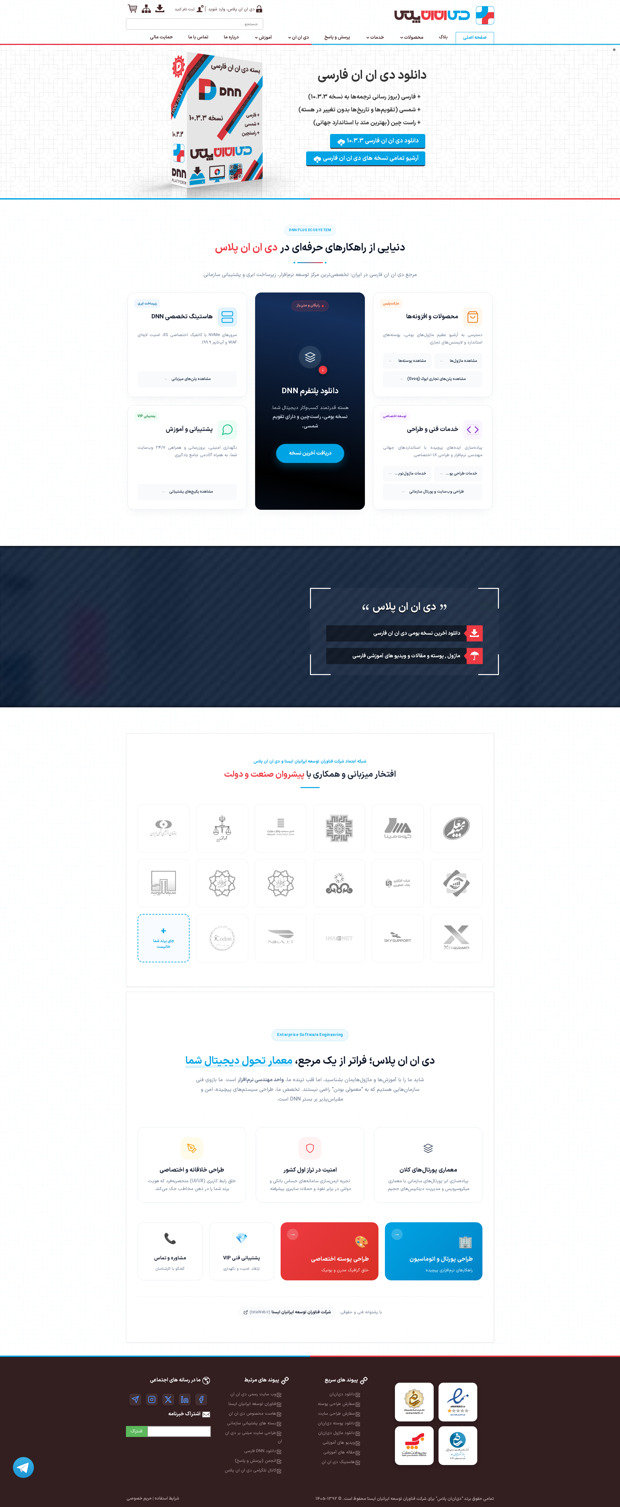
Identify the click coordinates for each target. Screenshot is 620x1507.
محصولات (413, 37)
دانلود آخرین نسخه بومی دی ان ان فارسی (416, 633)
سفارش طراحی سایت (336, 1413)
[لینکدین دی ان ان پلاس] (185, 1399)
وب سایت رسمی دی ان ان (253, 1394)
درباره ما (231, 37)
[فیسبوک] (201, 1399)
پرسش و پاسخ (337, 37)
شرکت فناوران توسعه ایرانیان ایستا (290, 1312)
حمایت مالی (161, 37)
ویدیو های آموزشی (339, 1443)
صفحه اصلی (475, 37)
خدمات (377, 37)
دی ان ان (300, 37)
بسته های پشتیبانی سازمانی (251, 1423)
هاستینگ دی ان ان (338, 1462)
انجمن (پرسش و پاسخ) (255, 1461)
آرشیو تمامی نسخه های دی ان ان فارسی (370, 158)
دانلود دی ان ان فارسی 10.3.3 (382, 141)
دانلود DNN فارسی (260, 1451)
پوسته (437, 656)
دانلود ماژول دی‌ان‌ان (336, 1433)
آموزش (265, 37)
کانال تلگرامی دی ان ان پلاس (250, 1470)
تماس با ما (198, 37)
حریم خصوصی (139, 1498)
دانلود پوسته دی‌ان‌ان (336, 1423)
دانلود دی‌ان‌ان (342, 1394)
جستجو (131, 21)
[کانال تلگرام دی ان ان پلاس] (135, 1399)
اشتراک (136, 1431)
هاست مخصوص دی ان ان (252, 1413)
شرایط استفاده (167, 1498)
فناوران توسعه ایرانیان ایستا (252, 1404)
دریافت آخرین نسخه (310, 453)
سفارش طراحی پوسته (336, 1404)
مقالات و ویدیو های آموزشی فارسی (389, 656)
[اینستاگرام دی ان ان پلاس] (152, 1399)
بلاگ (443, 37)
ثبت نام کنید (184, 9)
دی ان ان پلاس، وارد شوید (231, 9)
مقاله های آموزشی (339, 1452)
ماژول (453, 656)
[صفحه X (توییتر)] (168, 1399)
